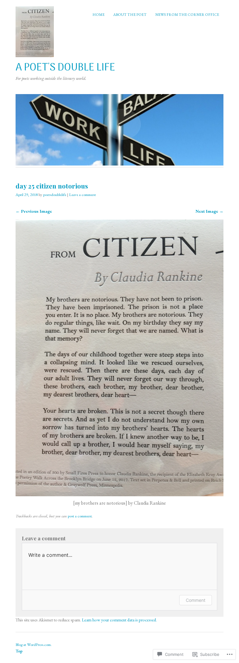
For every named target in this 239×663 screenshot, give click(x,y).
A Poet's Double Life (65, 67)
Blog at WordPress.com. (34, 644)
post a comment (80, 516)
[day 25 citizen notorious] (119, 494)
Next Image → (209, 211)
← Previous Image (34, 211)
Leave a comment (82, 194)
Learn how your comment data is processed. (119, 620)
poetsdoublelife (54, 194)
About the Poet (130, 14)
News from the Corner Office (187, 14)
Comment (195, 600)
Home (98, 14)
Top (19, 651)
